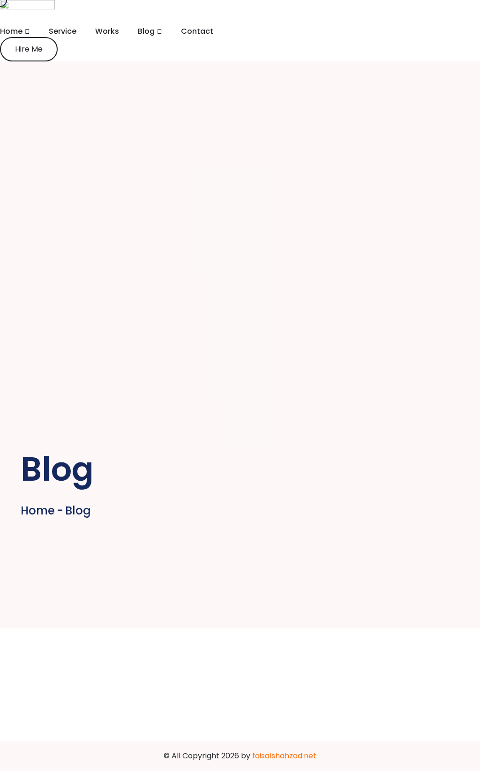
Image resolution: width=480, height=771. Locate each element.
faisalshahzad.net (284, 755)
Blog (146, 31)
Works (107, 31)
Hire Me (29, 49)
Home (11, 31)
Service (62, 31)
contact (197, 31)
